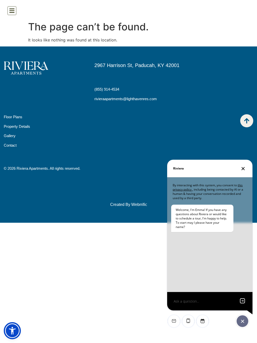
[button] (12, 330)
